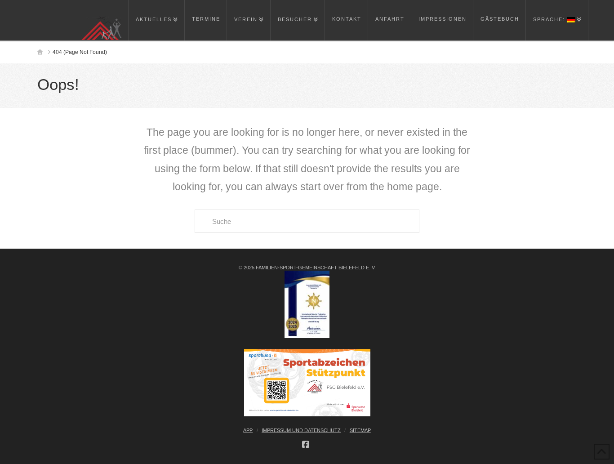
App (248, 430)
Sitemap (360, 430)
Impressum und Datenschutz (301, 430)
